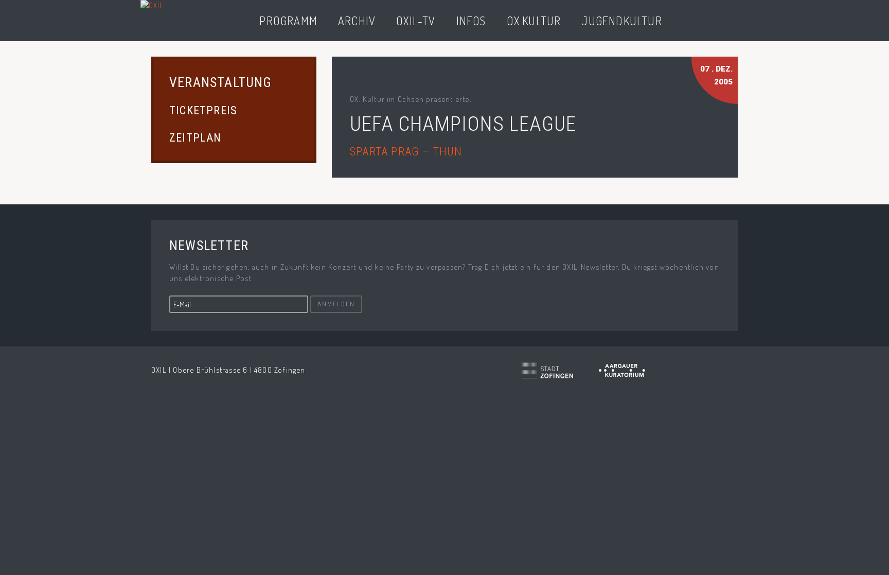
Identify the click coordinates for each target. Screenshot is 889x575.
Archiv (357, 20)
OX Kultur (534, 20)
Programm (288, 20)
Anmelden (336, 304)
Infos (471, 20)
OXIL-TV (415, 20)
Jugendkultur (621, 20)
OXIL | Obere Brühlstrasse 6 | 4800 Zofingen (228, 370)
